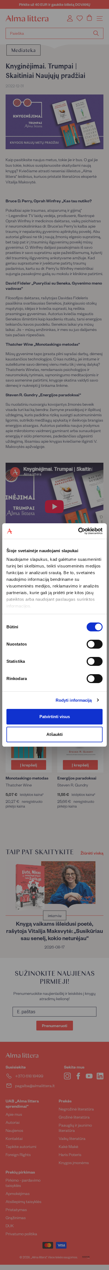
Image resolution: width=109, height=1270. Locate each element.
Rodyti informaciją (74, 700)
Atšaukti (54, 734)
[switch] (95, 644)
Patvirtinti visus (54, 716)
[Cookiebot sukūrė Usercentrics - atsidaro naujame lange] (78, 531)
